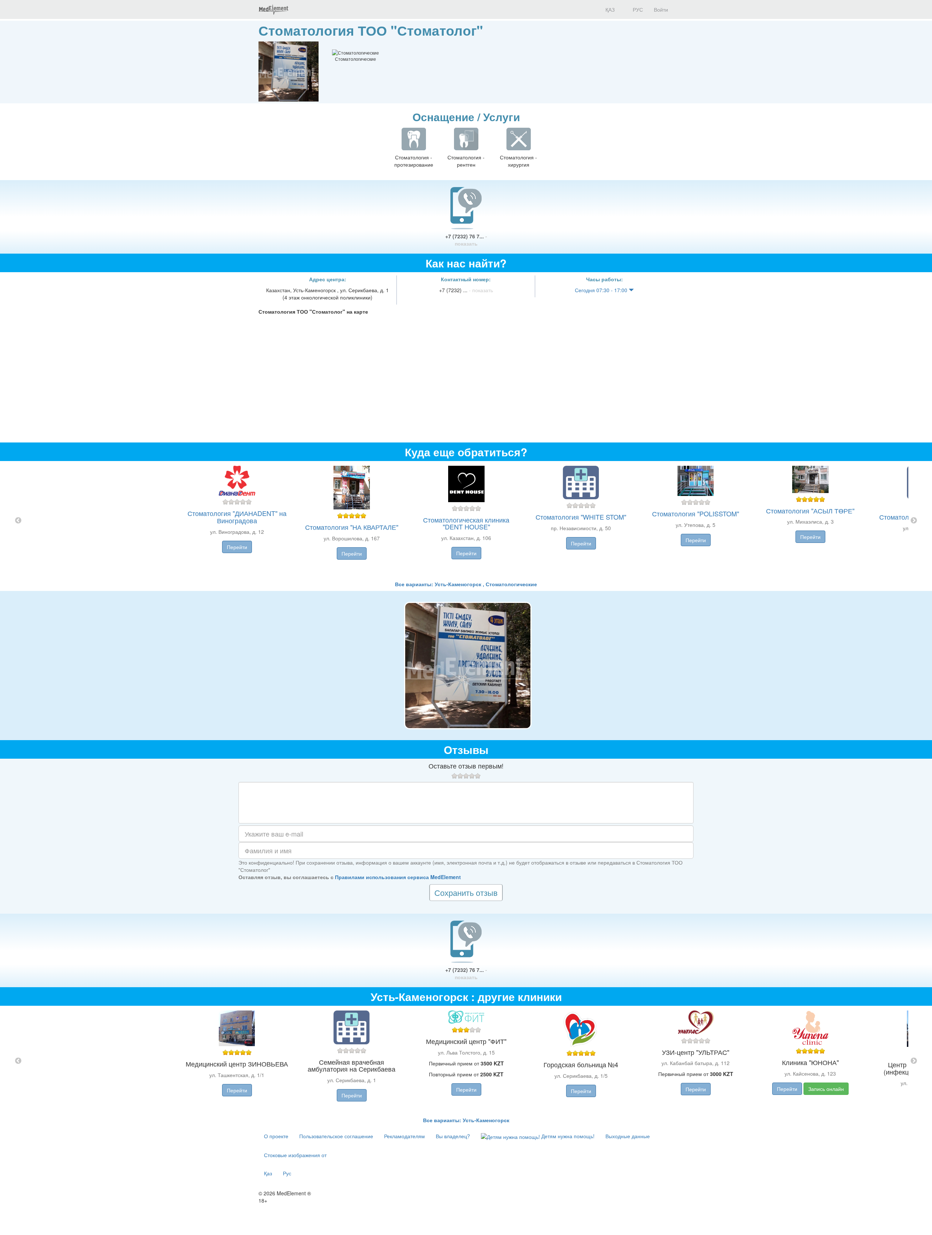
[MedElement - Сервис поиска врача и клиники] (273, 9)
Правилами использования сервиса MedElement (398, 877)
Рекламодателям (404, 1136)
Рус (287, 1173)
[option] (466, 520)
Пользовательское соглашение (336, 1136)
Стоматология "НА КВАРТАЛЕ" (351, 527)
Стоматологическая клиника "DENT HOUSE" (466, 523)
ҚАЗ (609, 9)
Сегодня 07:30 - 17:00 (602, 290)
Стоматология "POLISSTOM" (695, 513)
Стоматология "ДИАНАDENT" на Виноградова (237, 516)
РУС (637, 9)
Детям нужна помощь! (567, 1136)
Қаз (268, 1173)
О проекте (276, 1136)
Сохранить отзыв (466, 892)
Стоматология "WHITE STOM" (581, 516)
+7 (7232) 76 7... (466, 240)
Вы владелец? (453, 1136)
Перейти (237, 547)
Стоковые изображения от (295, 1155)
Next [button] (913, 520)
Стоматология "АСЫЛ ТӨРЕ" (810, 510)
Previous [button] (18, 520)
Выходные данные (627, 1136)
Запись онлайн (826, 1088)
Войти (661, 9)
